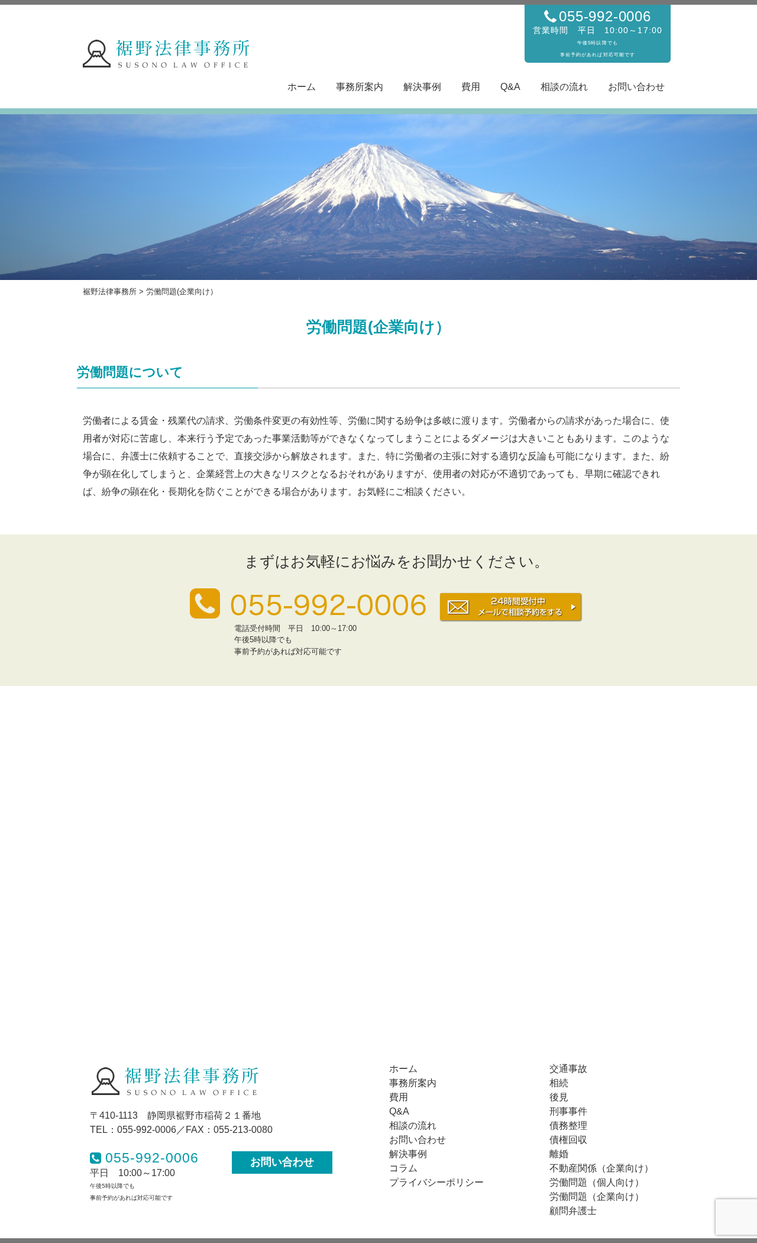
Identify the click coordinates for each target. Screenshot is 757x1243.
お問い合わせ (636, 87)
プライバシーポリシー (436, 1182)
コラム (403, 1168)
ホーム (301, 87)
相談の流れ (564, 87)
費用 (470, 87)
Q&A (510, 87)
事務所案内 (359, 87)
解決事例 (422, 87)
